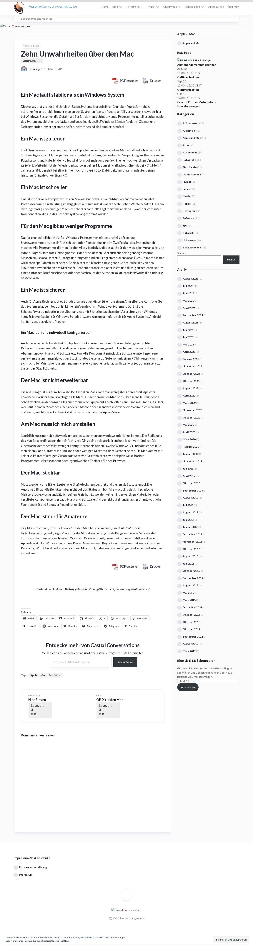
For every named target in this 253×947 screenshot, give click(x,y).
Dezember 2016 (192, 534)
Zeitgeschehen (192, 247)
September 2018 (193, 490)
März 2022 (189, 402)
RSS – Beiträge (201, 60)
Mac (43, 675)
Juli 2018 (188, 505)
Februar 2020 (191, 446)
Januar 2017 (190, 526)
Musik (151, 6)
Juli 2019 (188, 468)
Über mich (233, 6)
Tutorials (188, 232)
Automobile (190, 152)
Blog (115, 6)
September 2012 (193, 636)
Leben (186, 189)
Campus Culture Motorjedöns (196, 102)
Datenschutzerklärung (33, 867)
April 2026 (189, 307)
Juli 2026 (188, 286)
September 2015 (193, 578)
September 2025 (193, 315)
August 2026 (190, 278)
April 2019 (189, 475)
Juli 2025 (188, 329)
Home (105, 6)
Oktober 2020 (191, 417)
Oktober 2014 (191, 614)
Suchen (181, 253)
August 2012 (190, 643)
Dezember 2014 (192, 607)
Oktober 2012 (191, 629)
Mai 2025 (188, 344)
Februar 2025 (191, 359)
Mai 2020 (188, 424)
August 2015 (190, 585)
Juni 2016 (188, 563)
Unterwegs (170, 6)
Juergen (37, 69)
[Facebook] (118, 932)
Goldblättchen (192, 174)
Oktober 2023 (191, 380)
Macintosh (55, 675)
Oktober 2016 (191, 548)
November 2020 (192, 410)
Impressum (25, 874)
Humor (187, 181)
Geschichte (190, 167)
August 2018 (190, 497)
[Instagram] (123, 932)
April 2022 (189, 395)
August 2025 (190, 322)
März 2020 (189, 439)
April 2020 (189, 432)
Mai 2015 (188, 592)
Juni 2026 (188, 293)
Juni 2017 (188, 519)
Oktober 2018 (191, 483)
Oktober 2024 (191, 373)
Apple (33, 675)
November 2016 (192, 541)
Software (188, 218)
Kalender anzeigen (188, 106)
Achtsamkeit (192, 6)
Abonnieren (125, 662)
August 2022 (190, 388)
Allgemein (189, 130)
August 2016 (190, 556)
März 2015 (189, 600)
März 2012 (189, 651)
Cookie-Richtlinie (60, 940)
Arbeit (187, 145)
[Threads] (129, 932)
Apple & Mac (216, 6)
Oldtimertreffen (188, 77)
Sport (186, 225)
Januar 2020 (190, 453)
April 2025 (189, 351)
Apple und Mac (31, 45)
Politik (187, 203)
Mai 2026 (188, 300)
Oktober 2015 (191, 570)
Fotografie (133, 6)
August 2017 (190, 512)
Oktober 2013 (191, 622)
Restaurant (190, 210)
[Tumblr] (135, 932)
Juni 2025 (188, 337)
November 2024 (192, 366)
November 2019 (192, 461)
